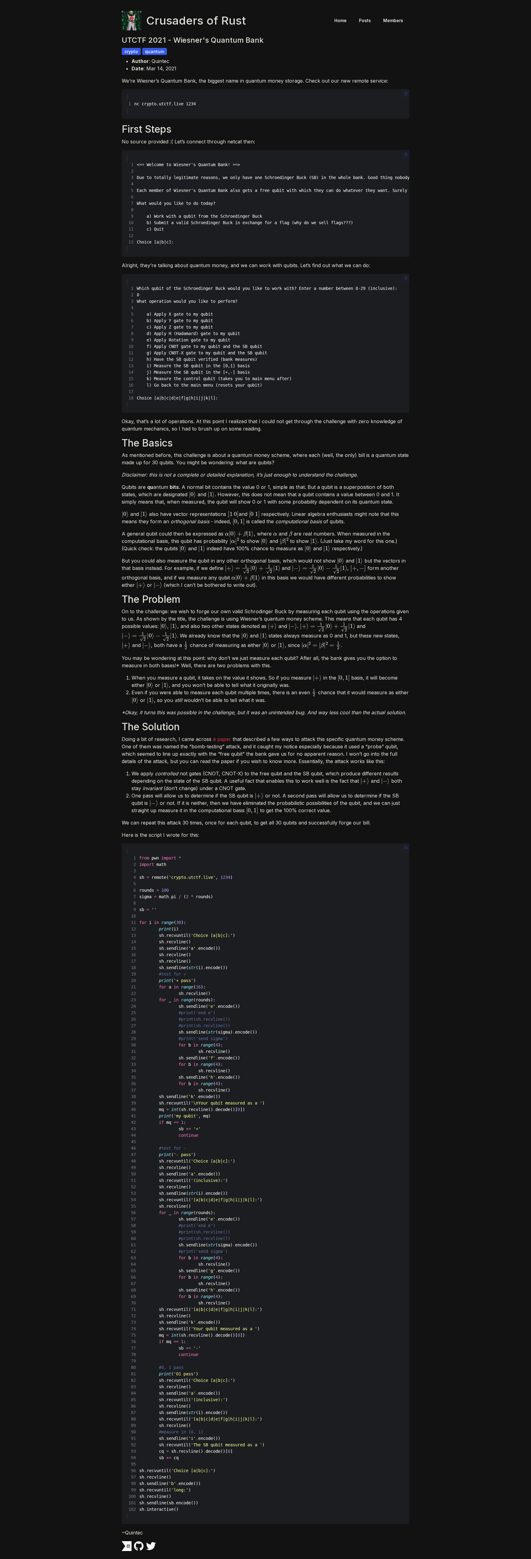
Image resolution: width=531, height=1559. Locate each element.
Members (393, 20)
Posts (365, 20)
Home (340, 20)
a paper (222, 739)
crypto (131, 51)
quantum (154, 51)
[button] (406, 93)
